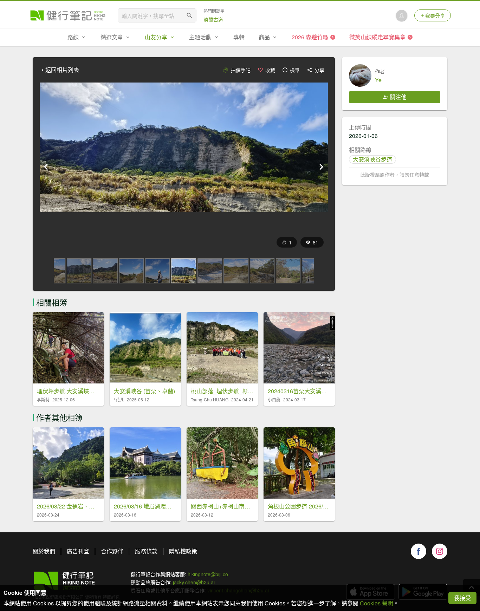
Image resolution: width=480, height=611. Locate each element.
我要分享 (435, 15)
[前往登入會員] (401, 15)
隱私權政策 (183, 551)
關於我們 (44, 551)
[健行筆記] (67, 15)
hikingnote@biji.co (208, 574)
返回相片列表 (62, 70)
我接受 (462, 598)
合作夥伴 (112, 551)
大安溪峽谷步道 (372, 159)
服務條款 (146, 551)
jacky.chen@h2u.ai (194, 582)
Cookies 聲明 (376, 603)
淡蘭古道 (213, 19)
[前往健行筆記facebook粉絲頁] (418, 551)
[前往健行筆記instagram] (439, 551)
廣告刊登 (78, 551)
